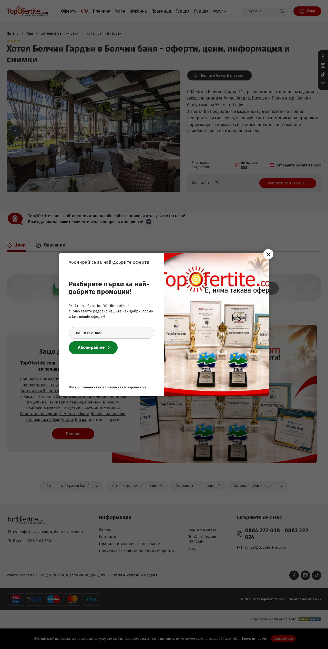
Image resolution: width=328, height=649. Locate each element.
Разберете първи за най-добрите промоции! (109, 288)
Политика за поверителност (125, 387)
